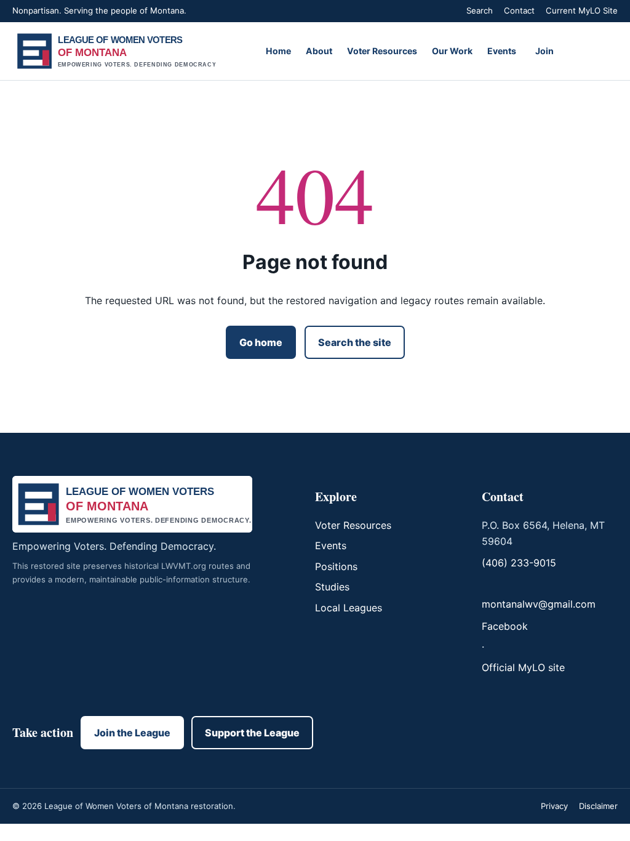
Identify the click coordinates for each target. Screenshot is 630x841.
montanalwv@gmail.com (539, 604)
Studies (332, 587)
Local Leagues (348, 608)
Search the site (354, 342)
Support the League (252, 732)
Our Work (452, 51)
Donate (592, 51)
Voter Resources (382, 51)
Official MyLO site (523, 667)
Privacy (554, 806)
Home (278, 51)
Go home (260, 342)
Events (501, 51)
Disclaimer (598, 806)
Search (479, 10)
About (319, 51)
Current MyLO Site (582, 10)
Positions (336, 566)
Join (544, 51)
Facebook (505, 626)
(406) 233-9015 (519, 563)
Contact (519, 10)
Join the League (132, 732)
